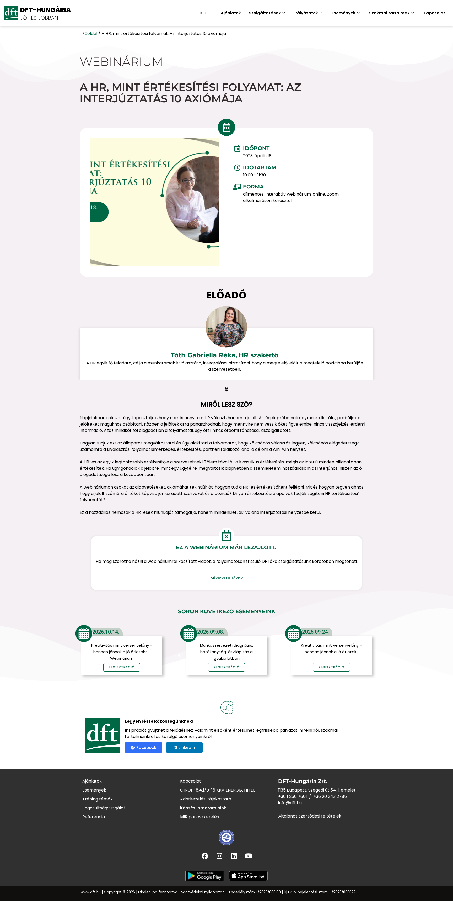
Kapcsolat (434, 13)
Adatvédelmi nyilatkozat (202, 892)
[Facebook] (205, 856)
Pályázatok (306, 13)
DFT (203, 13)
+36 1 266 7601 (292, 796)
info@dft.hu (290, 803)
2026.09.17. (420, 632)
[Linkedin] (233, 856)
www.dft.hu (91, 892)
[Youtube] (248, 856)
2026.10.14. (105, 632)
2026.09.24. (315, 632)
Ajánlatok (231, 13)
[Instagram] (219, 856)
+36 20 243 (325, 796)
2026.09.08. (210, 632)
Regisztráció (227, 667)
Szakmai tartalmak (389, 13)
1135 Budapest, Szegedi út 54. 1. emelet (317, 790)
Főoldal (89, 33)
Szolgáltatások (265, 13)
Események (343, 13)
